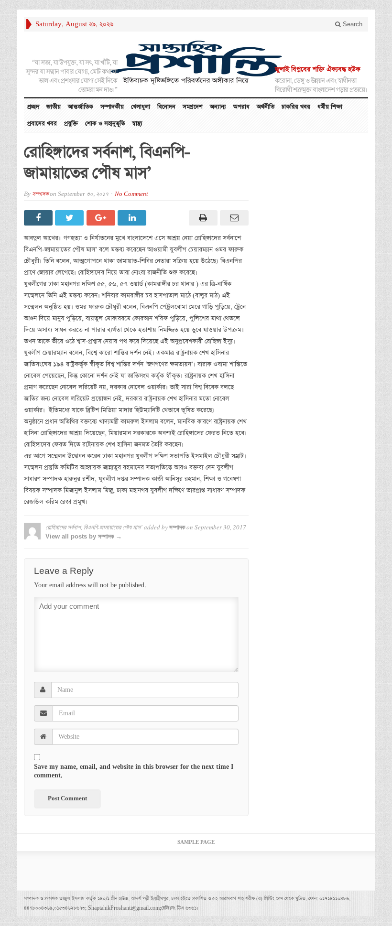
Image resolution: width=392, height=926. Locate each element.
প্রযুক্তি (71, 123)
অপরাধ (241, 107)
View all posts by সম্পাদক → (83, 536)
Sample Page (196, 842)
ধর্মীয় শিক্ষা (329, 107)
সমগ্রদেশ (193, 107)
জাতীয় (53, 107)
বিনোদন (166, 107)
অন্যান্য (218, 107)
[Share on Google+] (102, 218)
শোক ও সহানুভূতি (105, 123)
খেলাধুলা (140, 107)
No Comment (131, 194)
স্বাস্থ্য (137, 123)
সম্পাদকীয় (112, 107)
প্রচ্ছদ (33, 107)
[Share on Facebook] (39, 218)
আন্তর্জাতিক (80, 107)
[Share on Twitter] (70, 218)
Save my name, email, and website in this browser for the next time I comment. (133, 771)
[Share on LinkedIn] (133, 218)
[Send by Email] (233, 218)
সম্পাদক (40, 194)
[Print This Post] (201, 218)
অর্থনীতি (265, 107)
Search (351, 24)
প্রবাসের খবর (42, 123)
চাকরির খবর (296, 107)
